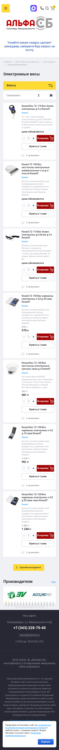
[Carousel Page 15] (47, 602)
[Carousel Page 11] (35, 602)
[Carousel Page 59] (26, 606)
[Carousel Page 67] (50, 606)
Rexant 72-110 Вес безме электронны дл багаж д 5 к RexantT (37, 234)
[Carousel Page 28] (35, 603)
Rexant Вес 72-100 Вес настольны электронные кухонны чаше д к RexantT (36, 366)
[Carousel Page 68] (53, 606)
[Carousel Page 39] (17, 604)
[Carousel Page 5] (17, 602)
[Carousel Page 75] (34, 607)
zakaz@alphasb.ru (29, 634)
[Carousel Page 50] (50, 604)
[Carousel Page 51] (53, 604)
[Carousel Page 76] (37, 607)
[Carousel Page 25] (26, 603)
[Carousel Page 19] (9, 603)
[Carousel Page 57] (20, 606)
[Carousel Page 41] (23, 604)
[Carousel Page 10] (32, 602)
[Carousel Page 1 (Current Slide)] (6, 602)
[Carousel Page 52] (6, 606)
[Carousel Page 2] (9, 602)
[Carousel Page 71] (22, 607)
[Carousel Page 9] (29, 602)
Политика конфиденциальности (29, 720)
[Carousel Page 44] (32, 604)
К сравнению (32, 155)
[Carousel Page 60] (29, 606)
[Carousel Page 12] (38, 602)
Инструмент (49, 62)
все (54, 582)
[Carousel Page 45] (35, 604)
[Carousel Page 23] (20, 603)
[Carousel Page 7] (23, 602)
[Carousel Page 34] (53, 603)
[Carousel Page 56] (17, 606)
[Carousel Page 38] (14, 604)
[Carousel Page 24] (23, 603)
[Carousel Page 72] (25, 607)
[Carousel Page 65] (44, 606)
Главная (7, 62)
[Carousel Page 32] (47, 603)
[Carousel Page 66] (47, 606)
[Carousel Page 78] (42, 607)
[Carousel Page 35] (6, 604)
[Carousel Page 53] (9, 606)
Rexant (25, 113)
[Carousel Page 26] (29, 603)
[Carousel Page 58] (23, 606)
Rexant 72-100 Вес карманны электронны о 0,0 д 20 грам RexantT (37, 299)
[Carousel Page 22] (17, 603)
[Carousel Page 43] (29, 604)
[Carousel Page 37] (11, 604)
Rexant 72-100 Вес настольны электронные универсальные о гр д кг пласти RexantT (35, 169)
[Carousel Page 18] (6, 603)
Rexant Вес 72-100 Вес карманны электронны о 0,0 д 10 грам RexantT (37, 430)
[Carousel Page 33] (50, 603)
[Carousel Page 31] (44, 603)
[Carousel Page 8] (26, 602)
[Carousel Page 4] (14, 602)
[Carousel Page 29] (38, 603)
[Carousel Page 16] (50, 602)
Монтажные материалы (27, 62)
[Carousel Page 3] (11, 602)
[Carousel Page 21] (14, 603)
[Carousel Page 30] (41, 603)
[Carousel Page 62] (35, 606)
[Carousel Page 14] (44, 602)
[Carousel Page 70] (19, 607)
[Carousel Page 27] (32, 603)
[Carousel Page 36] (9, 604)
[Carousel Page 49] (47, 604)
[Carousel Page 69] (16, 607)
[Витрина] (51, 95)
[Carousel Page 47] (41, 604)
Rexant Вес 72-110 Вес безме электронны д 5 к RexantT (37, 107)
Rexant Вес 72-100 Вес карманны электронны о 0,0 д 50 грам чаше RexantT (37, 497)
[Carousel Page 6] (20, 602)
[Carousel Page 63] (38, 606)
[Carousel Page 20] (11, 603)
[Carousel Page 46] (38, 604)
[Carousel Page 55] (14, 606)
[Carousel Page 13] (41, 602)
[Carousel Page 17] (53, 602)
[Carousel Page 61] (32, 606)
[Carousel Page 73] (28, 607)
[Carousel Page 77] (39, 607)
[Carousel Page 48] (44, 604)
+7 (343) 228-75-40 (29, 628)
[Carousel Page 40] (20, 604)
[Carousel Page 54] (11, 606)
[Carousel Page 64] (41, 606)
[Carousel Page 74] (31, 607)
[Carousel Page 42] (26, 604)
